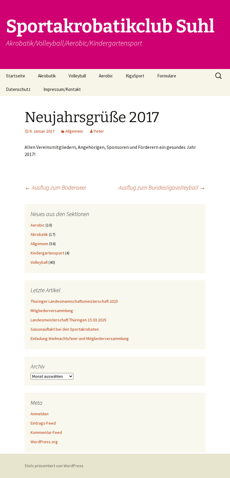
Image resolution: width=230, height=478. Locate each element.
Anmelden (40, 413)
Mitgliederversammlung (52, 310)
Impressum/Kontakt (62, 89)
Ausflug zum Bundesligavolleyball (162, 187)
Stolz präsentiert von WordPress (54, 465)
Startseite (15, 76)
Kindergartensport (47, 253)
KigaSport (135, 76)
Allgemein (74, 131)
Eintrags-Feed (43, 423)
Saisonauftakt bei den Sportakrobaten (65, 329)
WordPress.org (44, 441)
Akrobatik (47, 76)
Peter (99, 131)
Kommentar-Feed (46, 432)
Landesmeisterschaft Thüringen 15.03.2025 (68, 320)
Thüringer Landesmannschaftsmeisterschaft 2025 (74, 301)
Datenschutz (18, 89)
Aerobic (106, 76)
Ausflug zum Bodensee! (55, 187)
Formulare (166, 76)
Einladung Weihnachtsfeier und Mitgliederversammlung (80, 338)
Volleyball (77, 76)
